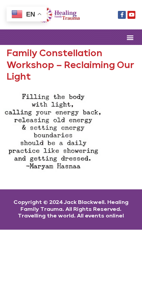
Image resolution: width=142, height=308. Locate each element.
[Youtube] (131, 15)
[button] (129, 37)
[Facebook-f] (122, 15)
